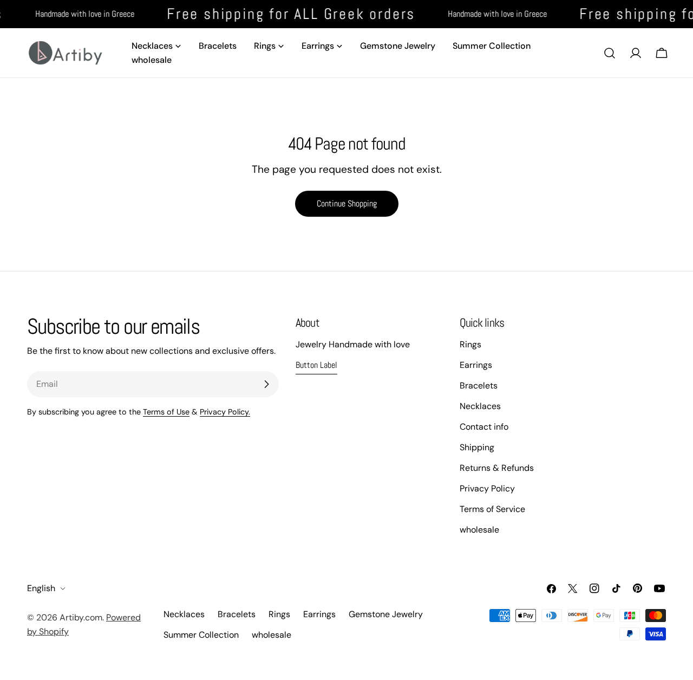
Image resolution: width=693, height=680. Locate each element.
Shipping (477, 447)
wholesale (479, 529)
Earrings (476, 365)
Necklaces (480, 406)
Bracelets (479, 385)
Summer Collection (201, 634)
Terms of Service (492, 509)
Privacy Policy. (225, 412)
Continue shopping (347, 203)
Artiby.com (81, 617)
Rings (470, 344)
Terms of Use (166, 412)
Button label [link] (316, 365)
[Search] (609, 53)
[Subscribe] (266, 384)
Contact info (484, 426)
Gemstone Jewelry (386, 614)
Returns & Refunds (497, 468)
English (41, 588)
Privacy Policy (487, 488)
